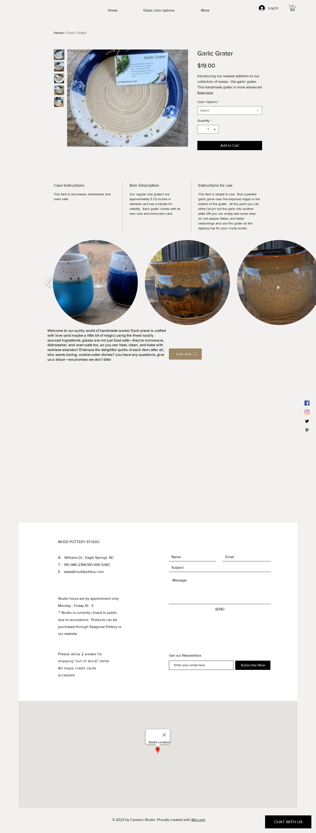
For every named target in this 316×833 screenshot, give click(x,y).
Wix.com (198, 820)
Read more (205, 92)
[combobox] (229, 110)
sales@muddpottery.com (84, 572)
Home (59, 33)
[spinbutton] (208, 129)
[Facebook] (307, 403)
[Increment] (215, 129)
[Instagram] (307, 412)
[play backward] (48, 282)
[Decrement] (201, 129)
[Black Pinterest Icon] (307, 430)
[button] (292, 8)
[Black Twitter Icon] (307, 421)
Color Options (208, 102)
